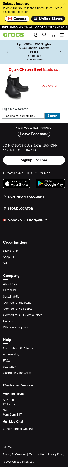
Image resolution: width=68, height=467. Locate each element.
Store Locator (20, 209)
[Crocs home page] (12, 34)
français (35, 220)
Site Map (8, 447)
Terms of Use (36, 454)
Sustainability (11, 296)
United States (51, 18)
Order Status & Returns (18, 348)
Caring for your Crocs (17, 373)
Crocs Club (10, 251)
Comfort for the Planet (17, 303)
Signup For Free (34, 160)
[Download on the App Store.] (17, 183)
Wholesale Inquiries (15, 327)
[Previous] (7, 51)
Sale (5, 263)
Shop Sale (34, 56)
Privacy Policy (56, 454)
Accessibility (11, 354)
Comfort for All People (17, 309)
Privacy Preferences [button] (14, 454)
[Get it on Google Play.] (50, 183)
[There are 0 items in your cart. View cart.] (53, 34)
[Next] (61, 51)
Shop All (8, 257)
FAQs (6, 361)
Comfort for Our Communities (22, 315)
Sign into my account (26, 197)
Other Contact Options (18, 429)
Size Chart (9, 367)
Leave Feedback (34, 133)
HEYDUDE (10, 290)
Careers (8, 321)
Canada (19, 18)
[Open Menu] (62, 35)
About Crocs (11, 284)
